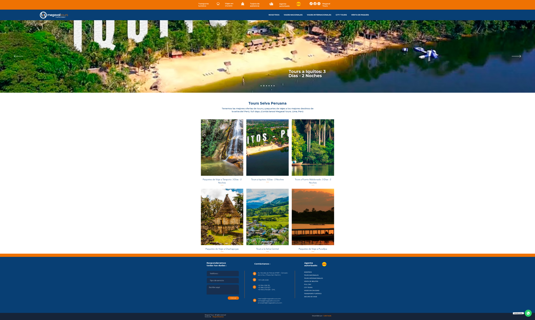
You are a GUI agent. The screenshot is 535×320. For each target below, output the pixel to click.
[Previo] (18, 56)
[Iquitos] (263, 85)
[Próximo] (516, 56)
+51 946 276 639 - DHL (266, 290)
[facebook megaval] (315, 3)
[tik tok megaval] (311, 3)
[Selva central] (268, 85)
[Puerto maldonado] (266, 85)
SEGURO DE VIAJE (310, 297)
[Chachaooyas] (271, 85)
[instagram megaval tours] (318, 3)
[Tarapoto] (261, 85)
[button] (293, 14)
